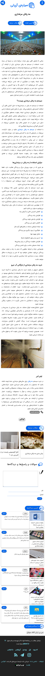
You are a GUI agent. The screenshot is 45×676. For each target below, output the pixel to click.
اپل (30, 649)
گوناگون (22, 419)
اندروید (35, 649)
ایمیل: (41, 494)
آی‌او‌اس (18, 649)
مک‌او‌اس (10, 649)
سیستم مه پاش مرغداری (26, 129)
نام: (42, 490)
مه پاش (30, 381)
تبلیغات (41, 661)
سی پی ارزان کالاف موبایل (35, 632)
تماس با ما (33, 661)
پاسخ (4, 513)
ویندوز (25, 649)
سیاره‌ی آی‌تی (19, 5)
